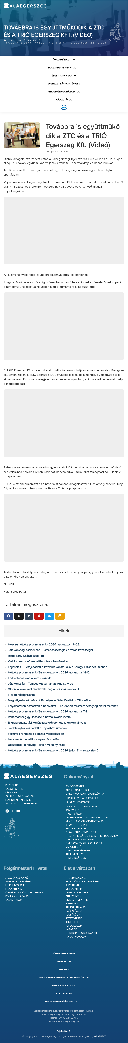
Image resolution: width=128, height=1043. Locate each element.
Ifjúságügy (73, 915)
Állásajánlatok (76, 907)
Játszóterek (74, 918)
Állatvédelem (74, 854)
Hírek (32, 40)
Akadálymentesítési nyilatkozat (64, 1001)
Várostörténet (16, 789)
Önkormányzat (62, 60)
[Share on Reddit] (39, 616)
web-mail (64, 969)
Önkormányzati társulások (84, 843)
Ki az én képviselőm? (78, 802)
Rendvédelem (74, 926)
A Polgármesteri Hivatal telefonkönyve (64, 977)
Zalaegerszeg (25, 6)
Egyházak (72, 903)
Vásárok (71, 929)
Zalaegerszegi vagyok (20, 796)
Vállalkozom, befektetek (22, 803)
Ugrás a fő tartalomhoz (116, 1)
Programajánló (76, 878)
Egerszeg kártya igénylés (64, 84)
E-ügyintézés (14, 889)
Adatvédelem (64, 993)
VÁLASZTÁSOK (64, 100)
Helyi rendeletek (76, 828)
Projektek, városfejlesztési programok (92, 836)
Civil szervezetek (77, 900)
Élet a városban (62, 76)
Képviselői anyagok (64, 985)
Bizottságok (74, 814)
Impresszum (64, 961)
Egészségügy (74, 911)
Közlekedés (73, 922)
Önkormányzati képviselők (83, 794)
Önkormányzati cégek (80, 839)
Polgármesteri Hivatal (62, 68)
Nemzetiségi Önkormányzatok (85, 821)
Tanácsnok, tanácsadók (82, 806)
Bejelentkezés (64, 1031)
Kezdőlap (14, 40)
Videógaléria (74, 889)
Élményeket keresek (18, 800)
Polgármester (75, 786)
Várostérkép (74, 847)
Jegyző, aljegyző (17, 878)
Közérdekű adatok (18, 896)
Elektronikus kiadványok (82, 933)
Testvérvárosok (77, 858)
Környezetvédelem (78, 850)
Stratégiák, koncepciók (81, 832)
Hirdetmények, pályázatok (64, 92)
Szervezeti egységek (19, 881)
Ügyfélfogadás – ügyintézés (24, 892)
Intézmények (74, 896)
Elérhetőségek (15, 885)
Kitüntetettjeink (76, 825)
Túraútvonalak (76, 937)
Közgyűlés (73, 810)
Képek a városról (77, 892)
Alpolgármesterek (78, 790)
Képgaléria (12, 792)
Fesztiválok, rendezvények (83, 881)
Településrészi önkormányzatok (87, 817)
